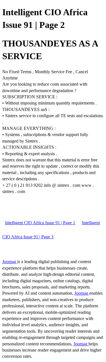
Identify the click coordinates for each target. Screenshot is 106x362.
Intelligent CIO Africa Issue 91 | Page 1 (40, 222)
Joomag (9, 261)
